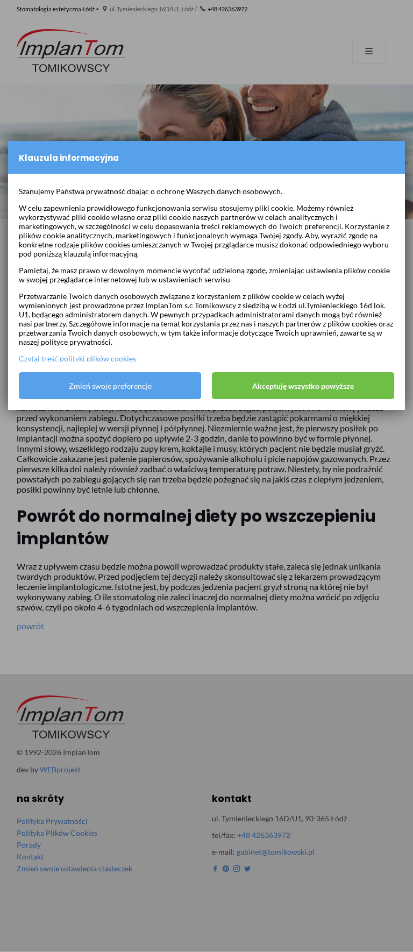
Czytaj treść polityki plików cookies (77, 358)
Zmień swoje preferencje (110, 385)
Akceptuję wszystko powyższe (303, 385)
